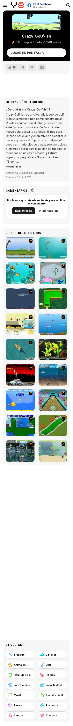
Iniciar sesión (48, 210)
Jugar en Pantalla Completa (27, 54)
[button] (14, 166)
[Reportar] (32, 67)
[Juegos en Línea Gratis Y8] (17, 5)
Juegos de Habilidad (31, 172)
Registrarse (23, 210)
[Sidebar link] (5, 5)
